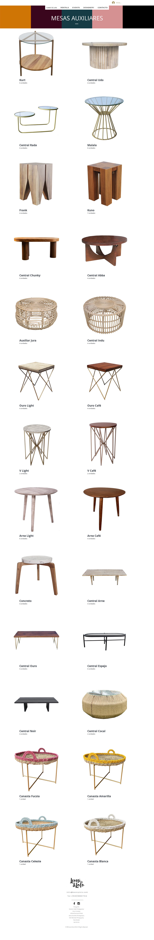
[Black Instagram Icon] (78, 903)
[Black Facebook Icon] (74, 903)
